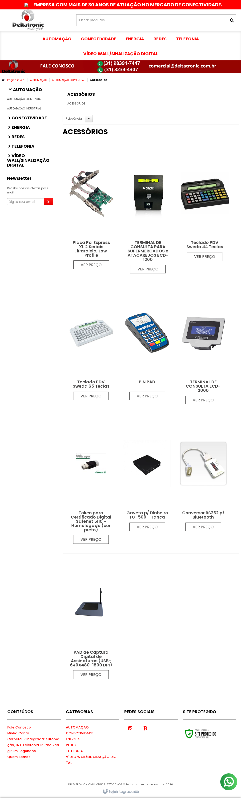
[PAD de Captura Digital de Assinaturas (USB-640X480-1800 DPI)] (91, 618)
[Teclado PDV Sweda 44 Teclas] (204, 205)
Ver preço (91, 265)
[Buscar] (232, 20)
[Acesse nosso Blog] (145, 728)
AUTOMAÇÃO (38, 80)
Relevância (74, 119)
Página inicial (16, 80)
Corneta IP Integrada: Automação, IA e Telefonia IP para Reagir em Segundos (33, 745)
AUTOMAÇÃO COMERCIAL (68, 80)
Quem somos (18, 756)
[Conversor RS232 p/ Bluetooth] (203, 475)
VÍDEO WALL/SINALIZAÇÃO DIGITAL (91, 759)
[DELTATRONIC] (28, 20)
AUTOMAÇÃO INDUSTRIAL (24, 108)
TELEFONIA (74, 751)
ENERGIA (73, 739)
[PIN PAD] (147, 344)
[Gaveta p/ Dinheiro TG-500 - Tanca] (147, 475)
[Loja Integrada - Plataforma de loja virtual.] (120, 791)
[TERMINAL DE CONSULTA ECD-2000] (203, 346)
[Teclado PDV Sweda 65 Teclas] (91, 344)
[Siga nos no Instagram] (130, 728)
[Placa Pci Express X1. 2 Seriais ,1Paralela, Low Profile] (91, 209)
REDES (71, 745)
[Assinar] (48, 201)
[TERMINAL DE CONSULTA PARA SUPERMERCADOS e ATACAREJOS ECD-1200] (148, 211)
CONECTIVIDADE (79, 733)
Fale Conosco (19, 727)
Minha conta (18, 733)
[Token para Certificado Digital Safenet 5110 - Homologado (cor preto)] (91, 481)
